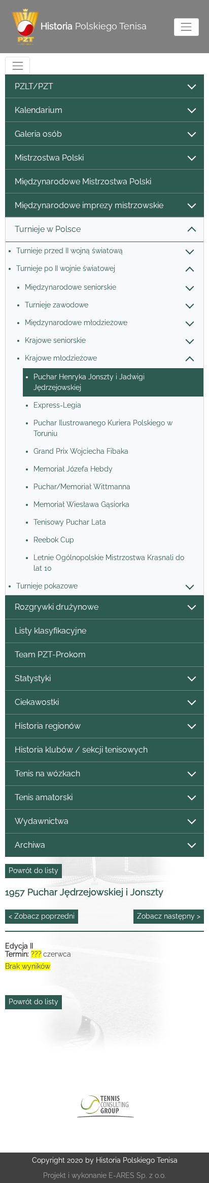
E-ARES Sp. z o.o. (137, 1175)
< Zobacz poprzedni (42, 916)
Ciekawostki (37, 702)
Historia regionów (48, 726)
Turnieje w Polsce (48, 229)
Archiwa (30, 845)
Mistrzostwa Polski (49, 158)
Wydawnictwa (41, 821)
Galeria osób (38, 134)
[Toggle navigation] (186, 27)
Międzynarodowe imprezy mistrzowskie (89, 205)
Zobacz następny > (168, 916)
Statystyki (33, 678)
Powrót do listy (33, 870)
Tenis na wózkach (47, 773)
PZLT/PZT (34, 86)
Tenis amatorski (44, 797)
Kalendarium (38, 110)
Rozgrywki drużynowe (56, 607)
